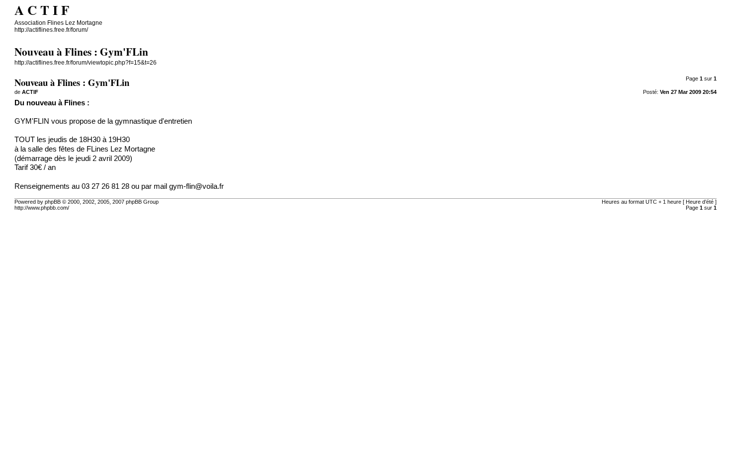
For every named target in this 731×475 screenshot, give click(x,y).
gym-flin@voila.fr (196, 186)
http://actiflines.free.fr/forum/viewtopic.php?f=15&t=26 (85, 62)
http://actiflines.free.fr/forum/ (51, 29)
